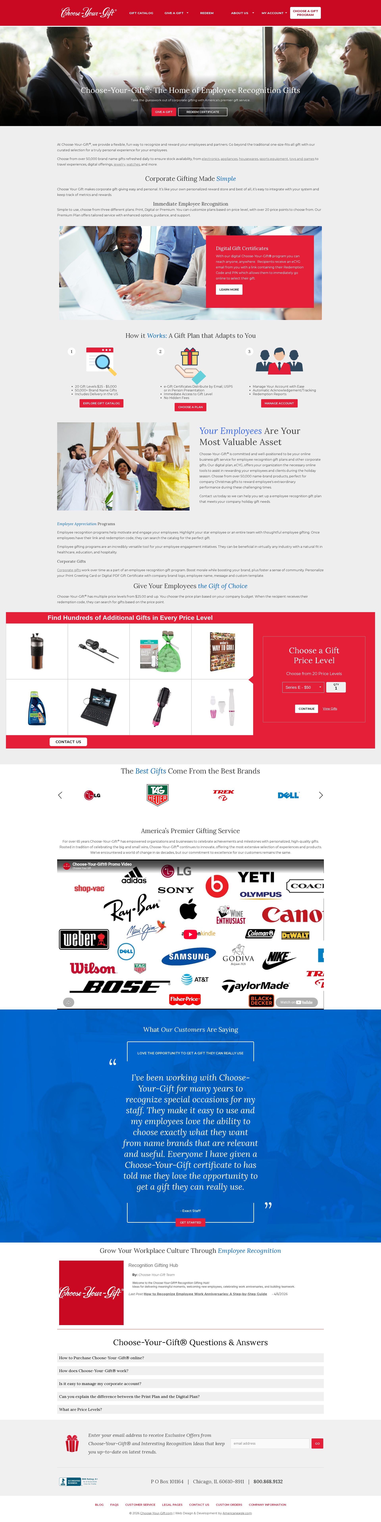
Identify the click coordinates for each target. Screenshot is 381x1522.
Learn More (229, 289)
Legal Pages (172, 1505)
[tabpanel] (190, 76)
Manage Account (279, 403)
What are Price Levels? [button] (80, 1409)
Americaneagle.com (237, 1513)
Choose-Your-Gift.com (156, 1513)
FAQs (114, 1505)
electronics (210, 159)
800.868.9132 (268, 1482)
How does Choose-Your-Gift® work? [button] (93, 1370)
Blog (99, 1505)
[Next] (319, 795)
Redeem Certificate (203, 112)
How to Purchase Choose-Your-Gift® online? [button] (101, 1357)
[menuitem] (141, 13)
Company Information (267, 1505)
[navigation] (223, 13)
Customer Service (140, 1505)
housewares (248, 159)
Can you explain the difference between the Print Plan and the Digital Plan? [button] (129, 1396)
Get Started (190, 1211)
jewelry (119, 164)
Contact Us (68, 742)
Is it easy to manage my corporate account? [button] (100, 1383)
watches (133, 164)
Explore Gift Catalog (101, 403)
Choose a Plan (190, 407)
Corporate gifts (69, 570)
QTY (336, 684)
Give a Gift (164, 112)
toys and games (302, 159)
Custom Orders (229, 1505)
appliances (229, 159)
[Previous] (61, 795)
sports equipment (274, 159)
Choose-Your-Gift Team (156, 1275)
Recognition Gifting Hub (153, 1265)
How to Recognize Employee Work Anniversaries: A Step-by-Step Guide (205, 1294)
